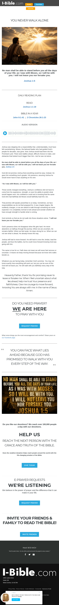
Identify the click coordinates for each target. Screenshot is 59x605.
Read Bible (39, 4)
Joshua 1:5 (29, 81)
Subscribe (30, 8)
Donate (29, 4)
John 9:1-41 (18, 117)
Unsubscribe (38, 588)
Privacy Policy (12, 588)
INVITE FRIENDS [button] (29, 534)
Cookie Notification (29, 588)
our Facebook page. (9, 337)
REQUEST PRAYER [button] (29, 326)
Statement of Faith (46, 588)
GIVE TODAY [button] (29, 465)
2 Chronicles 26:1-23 (36, 117)
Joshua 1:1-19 (29, 107)
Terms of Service (20, 588)
